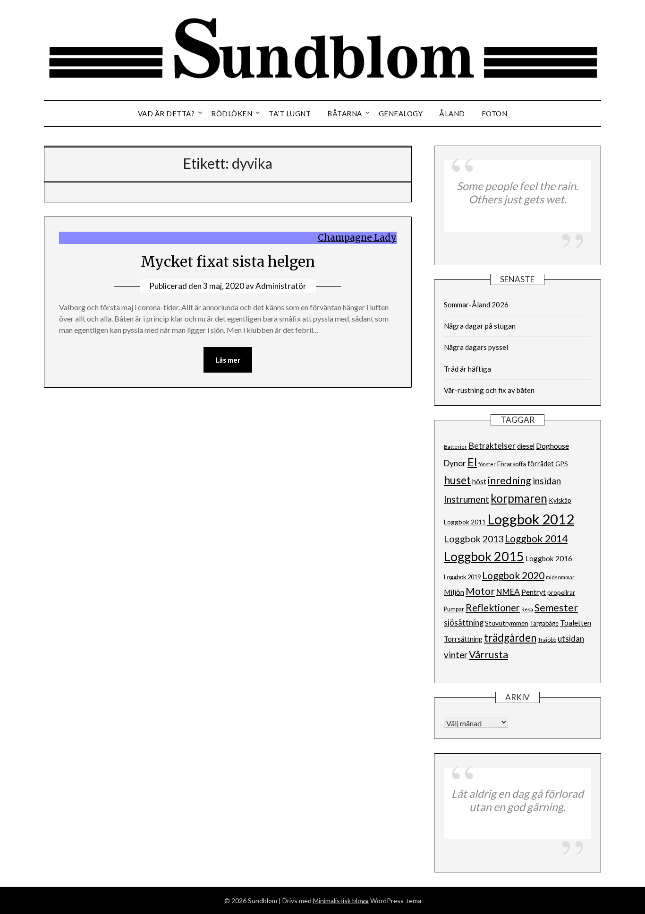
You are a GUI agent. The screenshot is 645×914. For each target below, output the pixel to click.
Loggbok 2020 (513, 575)
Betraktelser (492, 446)
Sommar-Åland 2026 (476, 304)
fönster (487, 464)
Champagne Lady (357, 237)
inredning (509, 480)
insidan (547, 480)
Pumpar (454, 609)
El (472, 462)
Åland (452, 113)
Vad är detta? (166, 113)
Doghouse (552, 445)
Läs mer (227, 360)
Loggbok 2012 (530, 519)
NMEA (508, 592)
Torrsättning (463, 639)
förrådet (540, 464)
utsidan (571, 639)
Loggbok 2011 (465, 522)
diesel (526, 446)
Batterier (455, 447)
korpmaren (519, 498)
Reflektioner (493, 607)
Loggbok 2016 (549, 558)
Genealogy (401, 113)
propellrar (561, 592)
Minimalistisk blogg (341, 901)
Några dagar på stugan (480, 326)
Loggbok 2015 (484, 556)
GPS (561, 464)
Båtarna (344, 113)
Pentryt (533, 591)
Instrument (466, 499)
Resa (527, 609)
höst (479, 482)
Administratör (280, 286)
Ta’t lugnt (290, 113)
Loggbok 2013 (473, 538)
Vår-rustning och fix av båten (489, 390)
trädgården (510, 637)
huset (457, 480)
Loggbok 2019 (462, 577)
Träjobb (547, 639)
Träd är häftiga (467, 369)
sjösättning (464, 622)
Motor (480, 591)
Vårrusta (488, 654)
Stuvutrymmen (506, 623)
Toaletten (575, 622)
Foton (495, 113)
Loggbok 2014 (536, 538)
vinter (455, 654)
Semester (556, 607)
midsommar (560, 577)
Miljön (454, 592)
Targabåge (544, 623)
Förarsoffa (511, 464)
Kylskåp (560, 500)
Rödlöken (231, 113)
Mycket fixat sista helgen (228, 261)
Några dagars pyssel (476, 347)
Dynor (455, 463)
